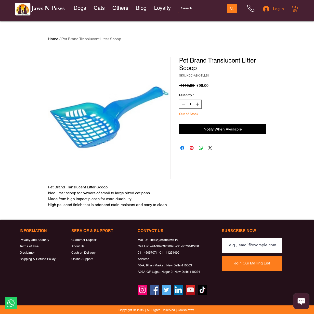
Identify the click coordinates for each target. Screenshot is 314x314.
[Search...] (232, 8)
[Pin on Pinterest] (192, 148)
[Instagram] (142, 290)
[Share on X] (210, 148)
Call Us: (144, 246)
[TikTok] (202, 290)
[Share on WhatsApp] (201, 148)
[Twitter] (166, 290)
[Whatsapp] (11, 303)
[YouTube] (190, 290)
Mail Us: (144, 240)
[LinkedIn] (178, 290)
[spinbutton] (190, 104)
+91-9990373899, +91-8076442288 (174, 246)
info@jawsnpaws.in (164, 240)
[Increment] (198, 104)
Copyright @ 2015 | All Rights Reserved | (148, 310)
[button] (99, 8)
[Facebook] (154, 290)
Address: (144, 259)
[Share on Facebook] (182, 148)
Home (53, 39)
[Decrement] (183, 104)
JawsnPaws (186, 310)
